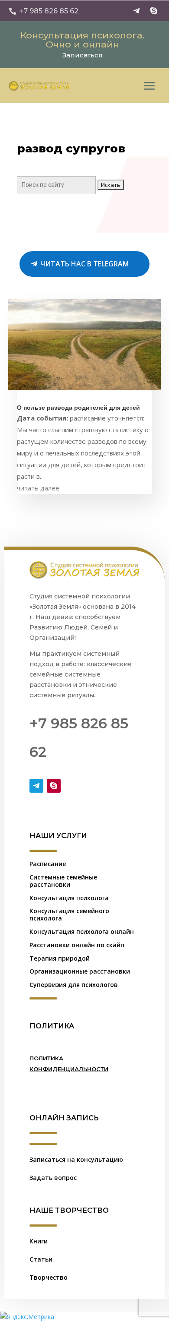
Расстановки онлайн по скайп (76, 945)
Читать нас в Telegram (84, 264)
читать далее (38, 488)
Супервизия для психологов (73, 984)
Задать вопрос (53, 1177)
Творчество (48, 1277)
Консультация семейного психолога (69, 914)
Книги (38, 1241)
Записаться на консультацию (76, 1159)
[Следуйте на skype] (154, 11)
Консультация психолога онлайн (81, 931)
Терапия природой (59, 958)
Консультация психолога (69, 898)
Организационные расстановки (79, 971)
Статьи (40, 1259)
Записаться (82, 55)
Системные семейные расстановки (63, 881)
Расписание (47, 864)
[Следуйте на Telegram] (136, 11)
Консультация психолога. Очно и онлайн (82, 40)
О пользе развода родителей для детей (78, 407)
